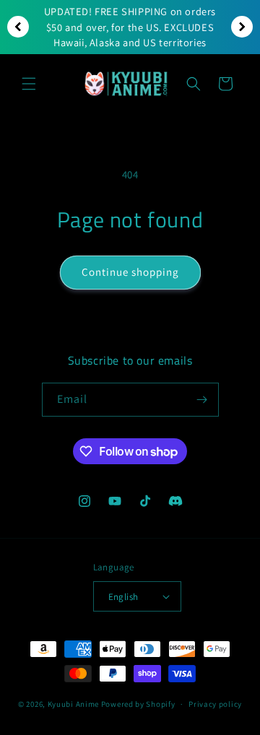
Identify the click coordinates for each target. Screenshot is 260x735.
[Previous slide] (18, 27)
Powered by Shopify (138, 704)
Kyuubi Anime (73, 704)
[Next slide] (242, 27)
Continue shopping (130, 272)
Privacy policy (215, 704)
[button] (29, 84)
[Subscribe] (202, 400)
